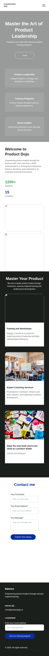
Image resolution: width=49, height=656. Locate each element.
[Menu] (43, 5)
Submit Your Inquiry (23, 537)
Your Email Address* (19, 506)
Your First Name (17, 494)
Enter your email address (15, 623)
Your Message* (17, 518)
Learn (24, 55)
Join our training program (19, 636)
